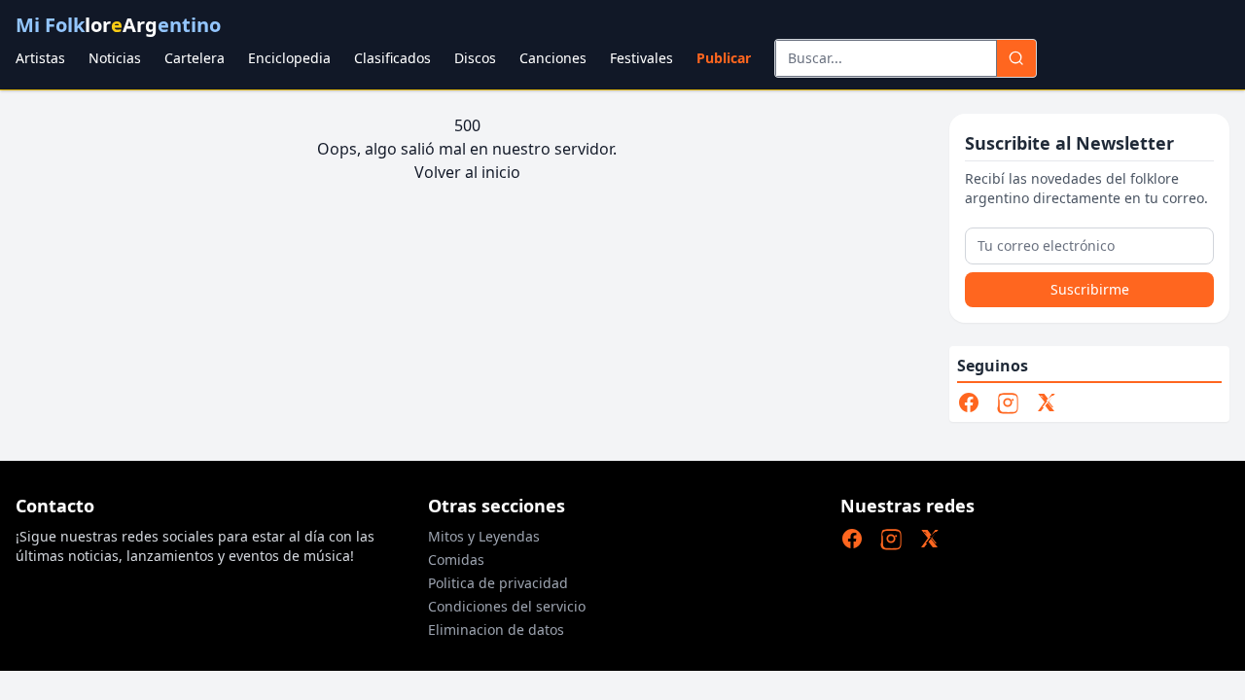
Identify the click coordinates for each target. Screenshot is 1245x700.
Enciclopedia (289, 58)
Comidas (456, 559)
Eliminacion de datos (496, 629)
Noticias (115, 58)
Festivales (641, 58)
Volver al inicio (467, 172)
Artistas (40, 58)
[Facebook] (968, 402)
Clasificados (392, 58)
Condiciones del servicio (507, 606)
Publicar (723, 58)
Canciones (553, 58)
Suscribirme (1089, 289)
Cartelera (194, 58)
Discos (475, 58)
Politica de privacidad (498, 583)
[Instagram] (1007, 402)
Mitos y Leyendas (484, 536)
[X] (1046, 402)
